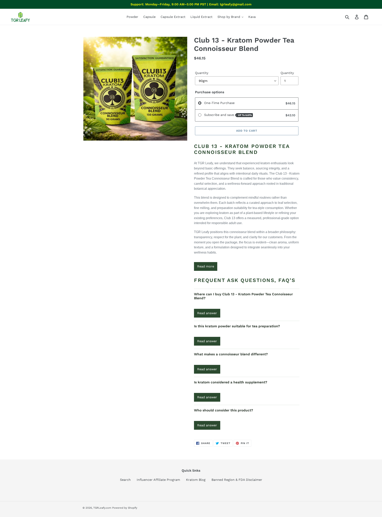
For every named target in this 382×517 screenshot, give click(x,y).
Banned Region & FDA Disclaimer (236, 480)
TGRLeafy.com (102, 507)
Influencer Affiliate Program (158, 480)
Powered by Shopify (124, 507)
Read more (205, 266)
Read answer (207, 313)
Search (125, 480)
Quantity (201, 73)
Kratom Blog (196, 480)
